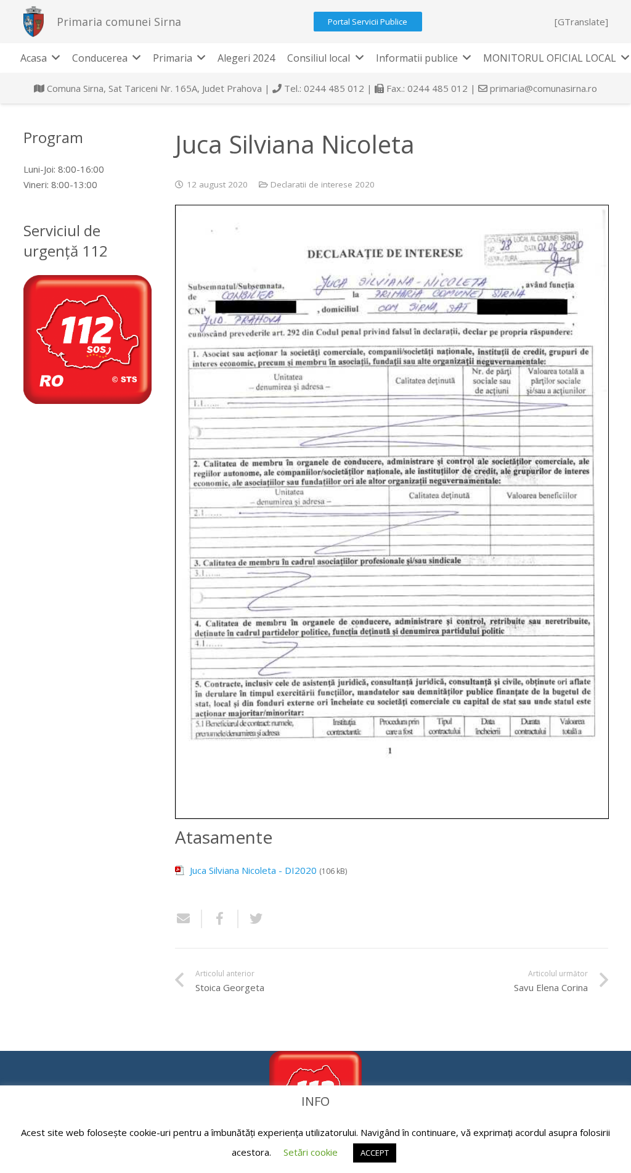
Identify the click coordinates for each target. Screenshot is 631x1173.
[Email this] (188, 919)
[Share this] (220, 919)
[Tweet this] (251, 919)
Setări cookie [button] (310, 1152)
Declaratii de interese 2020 (323, 184)
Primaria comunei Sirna (119, 21)
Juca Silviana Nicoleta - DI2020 (253, 870)
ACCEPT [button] (374, 1152)
